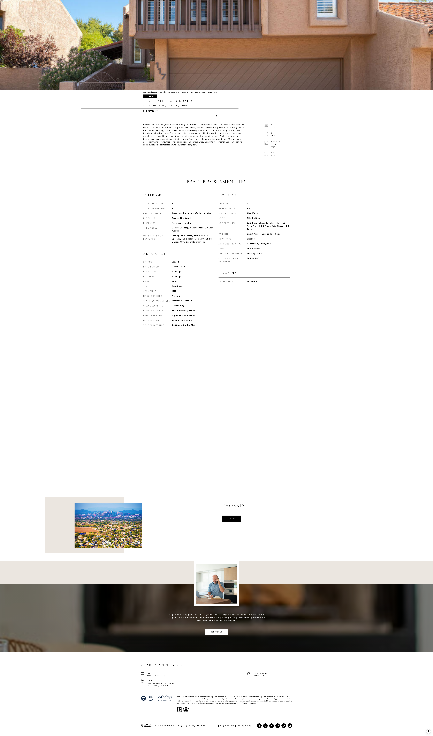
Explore (231, 519)
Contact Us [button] (216, 632)
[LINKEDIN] (271, 725)
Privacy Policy (244, 725)
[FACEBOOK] (259, 725)
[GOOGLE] (283, 725)
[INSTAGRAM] (265, 725)
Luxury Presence (197, 725)
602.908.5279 (258, 676)
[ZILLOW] (290, 725)
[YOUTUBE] (277, 725)
